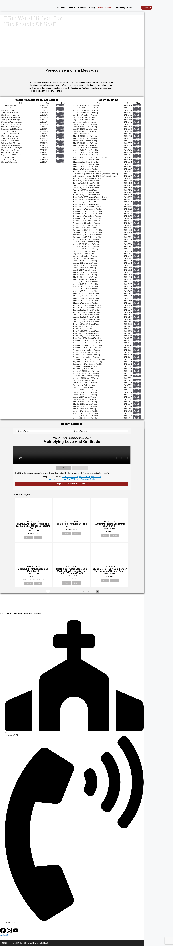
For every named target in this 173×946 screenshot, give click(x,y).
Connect (82, 7)
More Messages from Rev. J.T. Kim (63, 479)
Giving (92, 7)
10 (84, 591)
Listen (81, 467)
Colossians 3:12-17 (70, 477)
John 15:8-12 (84, 477)
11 (88, 591)
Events (72, 7)
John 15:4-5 (96, 477)
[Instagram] (9, 930)
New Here (61, 7)
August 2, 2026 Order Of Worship (33, 579)
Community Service (123, 7)
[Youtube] (16, 930)
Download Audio (88, 479)
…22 (93, 591)
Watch (64, 467)
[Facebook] (3, 930)
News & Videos (104, 7)
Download (60, 105)
